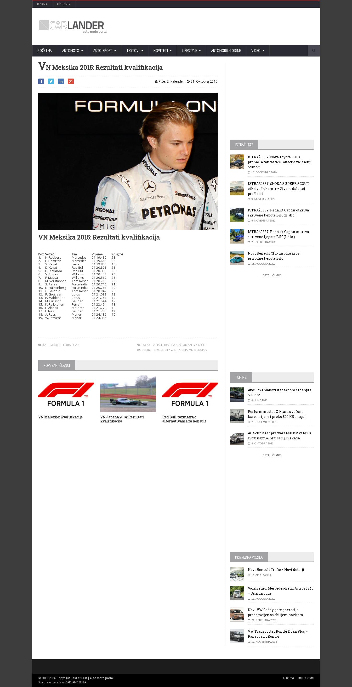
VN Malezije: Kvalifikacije (60, 417)
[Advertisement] (227, 26)
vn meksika (198, 349)
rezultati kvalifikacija (170, 349)
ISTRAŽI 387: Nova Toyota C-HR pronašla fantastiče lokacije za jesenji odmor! (280, 162)
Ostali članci (271, 275)
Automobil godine (226, 50)
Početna (45, 50)
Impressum (64, 4)
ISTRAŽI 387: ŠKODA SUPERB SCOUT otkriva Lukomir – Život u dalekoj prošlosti (278, 188)
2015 (156, 345)
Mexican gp (188, 345)
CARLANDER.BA (75, 682)
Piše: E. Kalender (171, 81)
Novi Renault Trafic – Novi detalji (276, 569)
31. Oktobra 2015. (204, 81)
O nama (42, 4)
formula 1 (169, 345)
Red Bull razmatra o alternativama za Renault (184, 419)
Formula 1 (71, 345)
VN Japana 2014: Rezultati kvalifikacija (122, 419)
